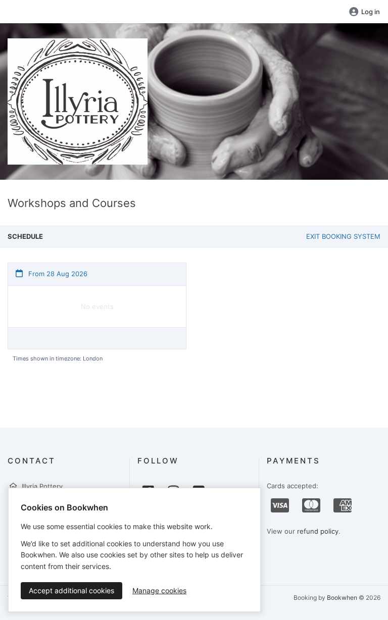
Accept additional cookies (71, 590)
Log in (370, 12)
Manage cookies (159, 590)
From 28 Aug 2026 (56, 274)
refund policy (317, 531)
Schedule (25, 236)
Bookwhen (342, 597)
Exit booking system (343, 236)
